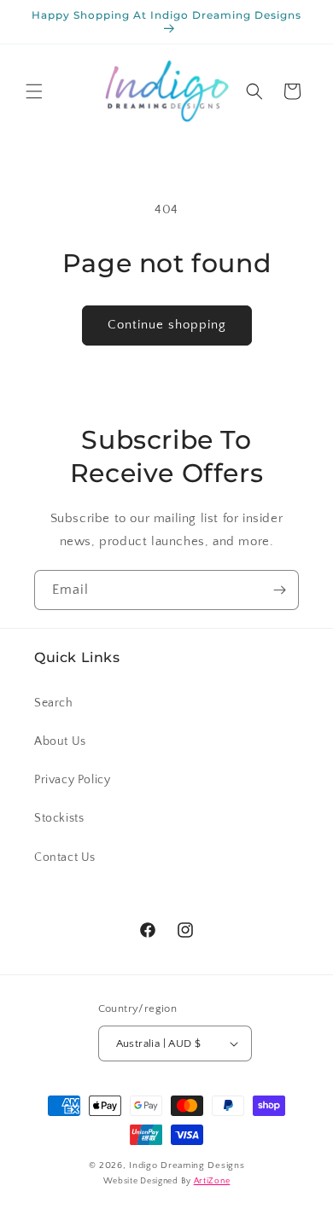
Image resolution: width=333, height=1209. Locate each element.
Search (53, 703)
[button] (34, 91)
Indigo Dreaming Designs (186, 1165)
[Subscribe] (279, 590)
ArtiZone (212, 1181)
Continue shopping (167, 324)
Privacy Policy (72, 780)
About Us (60, 741)
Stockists (59, 818)
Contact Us (65, 857)
